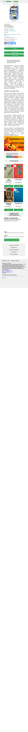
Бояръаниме (14, 252)
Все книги (4, 277)
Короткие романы (14, 254)
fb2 (12, 157)
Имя (5, 232)
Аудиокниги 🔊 (14, 247)
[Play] (5, 22)
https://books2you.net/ (7, 272)
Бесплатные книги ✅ (14, 245)
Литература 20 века (12, 34)
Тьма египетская (8, 180)
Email (6, 235)
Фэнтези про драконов (14, 249)
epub (20, 157)
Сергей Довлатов (12, 30)
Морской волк (18, 203)
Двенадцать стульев (9, 204)
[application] (14, 22)
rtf (15, 157)
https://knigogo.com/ (7, 270)
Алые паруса (18, 179)
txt (8, 157)
